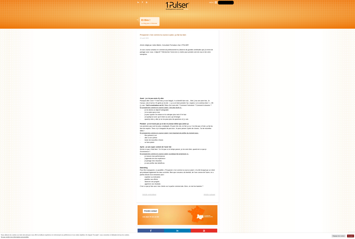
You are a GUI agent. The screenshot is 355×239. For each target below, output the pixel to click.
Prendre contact (150, 211)
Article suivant (209, 194)
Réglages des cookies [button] (339, 236)
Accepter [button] (350, 236)
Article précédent (149, 194)
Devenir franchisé (225, 2)
